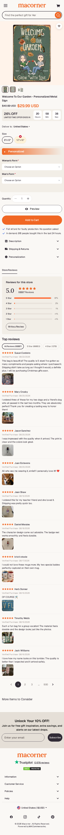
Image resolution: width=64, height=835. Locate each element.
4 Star (51, 346)
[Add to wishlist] (59, 26)
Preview (34, 209)
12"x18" (20, 140)
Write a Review (16, 326)
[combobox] (32, 15)
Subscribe (55, 737)
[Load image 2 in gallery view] (13, 89)
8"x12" (7, 140)
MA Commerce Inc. (37, 826)
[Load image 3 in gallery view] (20, 89)
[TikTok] (39, 817)
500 (46, 684)
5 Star (33, 346)
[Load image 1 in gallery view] (5, 89)
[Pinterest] (52, 817)
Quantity (6, 198)
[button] (32, 161)
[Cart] (58, 5)
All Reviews (12, 346)
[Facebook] (11, 817)
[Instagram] (25, 817)
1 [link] (18, 684)
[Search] (58, 15)
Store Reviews (9, 270)
